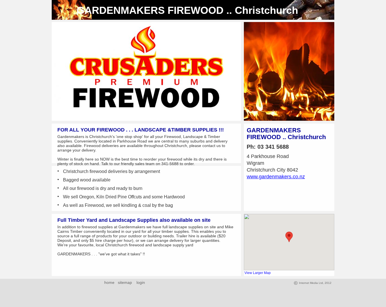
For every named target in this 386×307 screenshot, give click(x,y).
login (139, 282)
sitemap (125, 282)
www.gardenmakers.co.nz (276, 176)
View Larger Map (257, 273)
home (109, 282)
